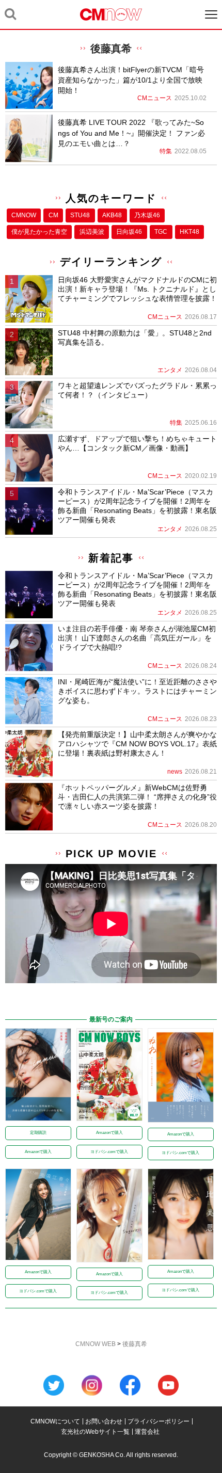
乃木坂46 (147, 215)
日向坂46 (129, 231)
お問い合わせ (103, 1421)
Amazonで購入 (38, 1151)
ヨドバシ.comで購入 (109, 1151)
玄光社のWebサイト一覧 (95, 1431)
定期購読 (38, 1132)
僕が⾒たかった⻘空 (39, 231)
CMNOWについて (55, 1421)
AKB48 (112, 215)
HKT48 (189, 231)
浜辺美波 (92, 231)
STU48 (80, 215)
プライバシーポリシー (158, 1421)
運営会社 (147, 1431)
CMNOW (23, 215)
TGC (160, 231)
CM (53, 215)
